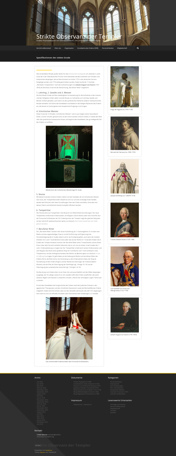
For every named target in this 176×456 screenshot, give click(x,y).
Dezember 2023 (42, 408)
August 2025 (41, 394)
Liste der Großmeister (117, 394)
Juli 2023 (40, 414)
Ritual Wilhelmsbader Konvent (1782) (86, 392)
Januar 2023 (41, 420)
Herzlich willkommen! (43, 48)
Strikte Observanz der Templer (79, 36)
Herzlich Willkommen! (117, 406)
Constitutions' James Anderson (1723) (86, 384)
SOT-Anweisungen (116, 386)
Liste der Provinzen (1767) (119, 392)
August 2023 (41, 412)
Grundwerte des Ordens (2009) (87, 48)
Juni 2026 (40, 384)
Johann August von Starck (85, 85)
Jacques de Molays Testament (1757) (86, 388)
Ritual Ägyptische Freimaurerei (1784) (86, 394)
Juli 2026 (40, 382)
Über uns (58, 48)
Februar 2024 (41, 404)
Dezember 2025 (42, 390)
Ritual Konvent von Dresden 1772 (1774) (87, 390)
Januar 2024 (41, 406)
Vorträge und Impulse (117, 404)
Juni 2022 (40, 424)
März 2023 (40, 418)
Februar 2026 (41, 388)
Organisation (69, 48)
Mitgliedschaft (122, 48)
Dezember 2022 (42, 422)
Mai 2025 (40, 396)
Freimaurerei (114, 384)
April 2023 (40, 416)
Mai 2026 (40, 386)
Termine (113, 411)
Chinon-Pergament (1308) (82, 382)
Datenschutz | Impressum (83, 404)
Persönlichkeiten (108, 48)
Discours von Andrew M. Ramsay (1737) (87, 386)
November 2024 (42, 400)
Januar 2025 (41, 398)
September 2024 (42, 402)
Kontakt (113, 413)
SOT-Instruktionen (116, 388)
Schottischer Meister (117, 390)
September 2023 (42, 410)
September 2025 (42, 392)
